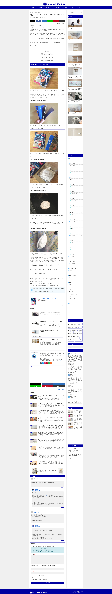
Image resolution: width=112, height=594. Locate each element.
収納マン (36, 489)
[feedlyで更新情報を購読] (49, 363)
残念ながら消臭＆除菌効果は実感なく (48, 60)
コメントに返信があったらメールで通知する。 (39, 579)
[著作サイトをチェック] (41, 363)
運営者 (78, 591)
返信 (62, 507)
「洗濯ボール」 (47, 495)
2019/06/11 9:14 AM (37, 526)
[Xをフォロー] (43, 363)
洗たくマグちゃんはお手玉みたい (47, 57)
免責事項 (75, 591)
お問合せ (81, 591)
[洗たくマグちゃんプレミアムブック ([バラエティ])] (34, 301)
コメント (33, 554)
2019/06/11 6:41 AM (36, 512)
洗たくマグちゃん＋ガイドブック (47, 54)
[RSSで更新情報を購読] (51, 363)
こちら (46, 17)
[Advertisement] (47, 374)
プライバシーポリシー (70, 591)
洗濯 (31, 366)
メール (32, 571)
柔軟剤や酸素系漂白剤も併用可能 (47, 58)
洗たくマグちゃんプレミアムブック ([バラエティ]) (47, 298)
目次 (46, 51)
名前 (32, 567)
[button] (81, 12)
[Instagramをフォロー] (45, 363)
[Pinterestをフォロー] (47, 363)
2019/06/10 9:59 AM (37, 490)
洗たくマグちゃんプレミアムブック (46, 53)
